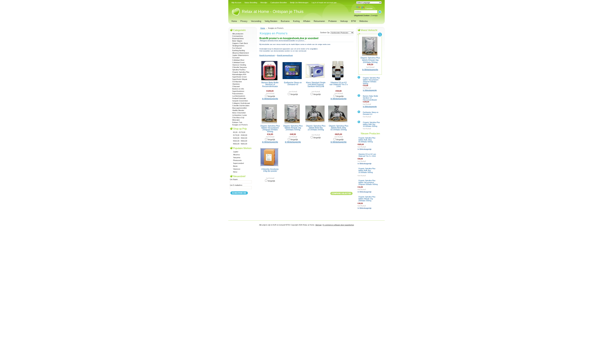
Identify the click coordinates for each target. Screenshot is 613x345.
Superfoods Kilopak (239, 79)
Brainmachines (238, 38)
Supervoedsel (238, 163)
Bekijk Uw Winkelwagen (299, 3)
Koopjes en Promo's (240, 125)
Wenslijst (263, 3)
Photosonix (237, 160)
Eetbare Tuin (237, 122)
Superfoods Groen (239, 77)
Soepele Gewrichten (240, 101)
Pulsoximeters (237, 94)
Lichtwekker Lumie (239, 115)
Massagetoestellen (239, 108)
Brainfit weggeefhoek (285, 55)
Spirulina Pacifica (238, 70)
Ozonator (236, 58)
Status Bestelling (250, 3)
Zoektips (374, 15)
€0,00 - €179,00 (239, 132)
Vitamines (236, 84)
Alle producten (237, 34)
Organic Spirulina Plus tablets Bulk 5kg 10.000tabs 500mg (315, 128)
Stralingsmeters (238, 46)
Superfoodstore (238, 91)
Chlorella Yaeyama (239, 67)
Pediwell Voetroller (239, 98)
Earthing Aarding (238, 50)
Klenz (235, 172)
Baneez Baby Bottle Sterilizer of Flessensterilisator (270, 84)
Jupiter (235, 152)
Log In (314, 3)
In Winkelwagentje (270, 99)
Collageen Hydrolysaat (241, 103)
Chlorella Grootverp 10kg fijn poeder (270, 170)
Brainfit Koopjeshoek (267, 55)
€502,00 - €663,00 (240, 141)
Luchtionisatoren (238, 96)
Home (262, 28)
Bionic (235, 166)
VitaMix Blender (238, 110)
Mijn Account (236, 3)
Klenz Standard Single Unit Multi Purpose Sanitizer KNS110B (315, 84)
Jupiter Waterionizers (240, 55)
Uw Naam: (234, 179)
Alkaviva (236, 155)
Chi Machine (237, 82)
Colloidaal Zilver (238, 60)
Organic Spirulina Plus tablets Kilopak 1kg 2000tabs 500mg (293, 128)
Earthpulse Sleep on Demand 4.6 (293, 83)
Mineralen (236, 120)
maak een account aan (328, 3)
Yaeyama (236, 157)
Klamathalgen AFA (239, 74)
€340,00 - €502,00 (240, 138)
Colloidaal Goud (238, 62)
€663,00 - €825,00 (240, 144)
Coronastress (237, 36)
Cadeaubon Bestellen (278, 3)
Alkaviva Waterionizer (240, 53)
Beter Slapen (237, 41)
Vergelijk (271, 96)
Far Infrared (237, 48)
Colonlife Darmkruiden (240, 106)
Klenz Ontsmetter (239, 113)
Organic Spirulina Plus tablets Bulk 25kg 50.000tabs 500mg (338, 128)
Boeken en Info (238, 89)
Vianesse (236, 169)
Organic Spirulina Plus (240, 72)
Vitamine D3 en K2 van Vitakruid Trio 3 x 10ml (338, 84)
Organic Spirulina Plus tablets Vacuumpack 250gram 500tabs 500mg (270, 129)
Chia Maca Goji (238, 118)
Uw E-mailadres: (236, 185)
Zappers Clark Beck (240, 43)
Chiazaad (236, 86)
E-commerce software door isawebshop (338, 225)
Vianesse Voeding (239, 65)
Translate (369, 8)
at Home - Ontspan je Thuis (272, 11)
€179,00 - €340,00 (240, 135)
